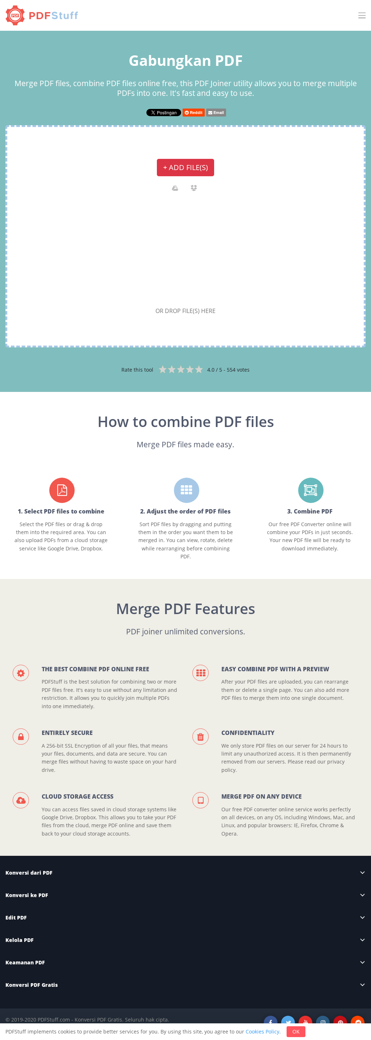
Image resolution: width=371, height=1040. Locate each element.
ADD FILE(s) (185, 167)
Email (218, 112)
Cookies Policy (262, 1031)
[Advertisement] (185, 251)
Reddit (196, 112)
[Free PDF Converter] (43, 15)
